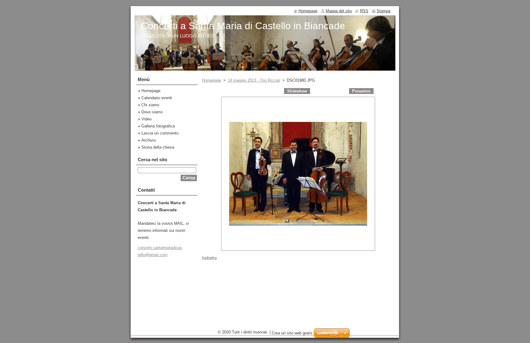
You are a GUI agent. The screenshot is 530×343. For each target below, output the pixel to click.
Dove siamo (152, 112)
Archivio (148, 140)
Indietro (209, 257)
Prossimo (361, 91)
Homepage (211, 80)
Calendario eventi (156, 97)
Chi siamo (150, 105)
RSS (364, 11)
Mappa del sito (339, 11)
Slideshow (297, 91)
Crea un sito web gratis (292, 333)
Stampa (383, 11)
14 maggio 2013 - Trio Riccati (254, 80)
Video (146, 119)
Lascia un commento (160, 133)
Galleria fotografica (158, 126)
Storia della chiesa (157, 147)
